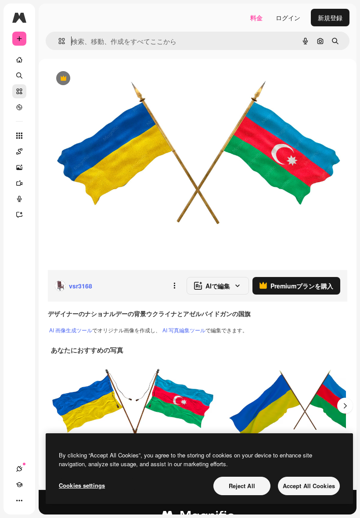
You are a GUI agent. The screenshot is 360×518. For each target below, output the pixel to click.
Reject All (242, 486)
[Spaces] (19, 151)
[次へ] (345, 406)
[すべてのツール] (19, 136)
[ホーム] (19, 60)
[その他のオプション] (174, 286)
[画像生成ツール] (19, 167)
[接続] (19, 469)
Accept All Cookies (309, 486)
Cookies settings (82, 485)
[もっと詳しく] (19, 107)
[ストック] (19, 91)
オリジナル (107, 78)
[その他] (19, 500)
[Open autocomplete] (58, 41)
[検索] (19, 75)
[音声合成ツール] (19, 199)
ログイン (288, 17)
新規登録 (330, 17)
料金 (256, 17)
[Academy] (19, 485)
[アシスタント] (19, 215)
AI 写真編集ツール (183, 330)
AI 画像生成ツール (70, 330)
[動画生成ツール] (19, 183)
